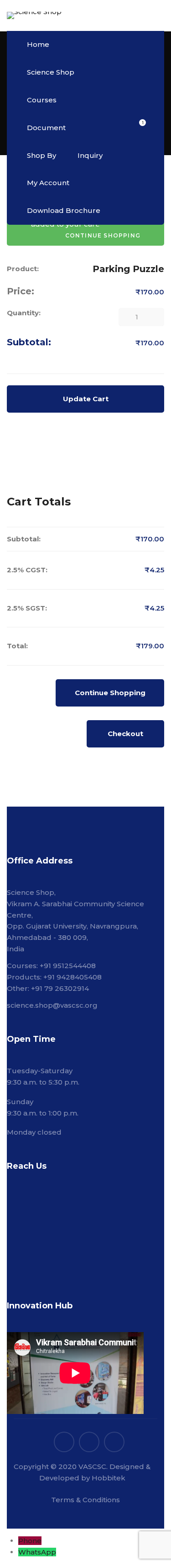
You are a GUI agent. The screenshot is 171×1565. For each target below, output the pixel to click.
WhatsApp (37, 1552)
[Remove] (12, 364)
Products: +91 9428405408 (54, 977)
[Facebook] (89, 1442)
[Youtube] (114, 1442)
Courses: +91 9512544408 (51, 965)
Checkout (125, 733)
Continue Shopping (110, 692)
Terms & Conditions (85, 1499)
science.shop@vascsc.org (52, 1005)
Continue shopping (102, 235)
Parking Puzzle (128, 268)
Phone (29, 1540)
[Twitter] (64, 1442)
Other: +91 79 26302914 (48, 988)
